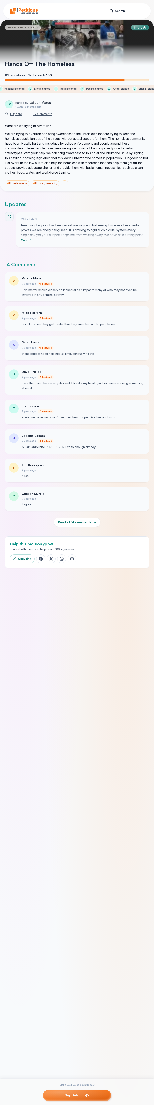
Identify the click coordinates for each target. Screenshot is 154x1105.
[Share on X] (51, 558)
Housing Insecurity (45, 183)
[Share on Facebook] (40, 558)
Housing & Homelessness (22, 27)
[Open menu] (139, 11)
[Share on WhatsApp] (61, 558)
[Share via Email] (72, 558)
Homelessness (17, 183)
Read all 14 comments (77, 522)
